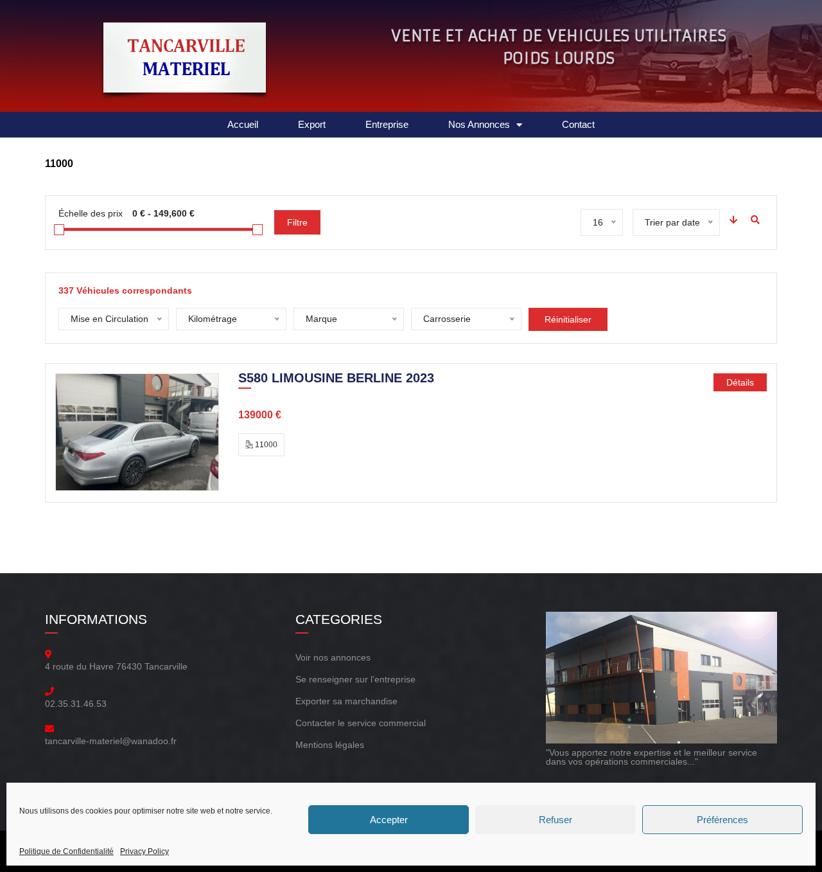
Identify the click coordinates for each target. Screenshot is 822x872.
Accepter (389, 819)
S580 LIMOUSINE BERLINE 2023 (336, 379)
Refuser (555, 819)
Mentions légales (329, 745)
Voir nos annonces (333, 657)
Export (312, 124)
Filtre (297, 222)
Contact (578, 124)
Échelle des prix (90, 213)
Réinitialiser (568, 319)
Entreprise (386, 124)
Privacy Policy (144, 851)
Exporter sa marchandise (346, 701)
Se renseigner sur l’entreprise (355, 679)
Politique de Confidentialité (66, 851)
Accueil (242, 124)
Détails (740, 382)
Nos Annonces (479, 124)
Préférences (722, 819)
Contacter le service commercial (360, 723)
